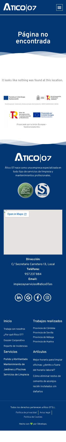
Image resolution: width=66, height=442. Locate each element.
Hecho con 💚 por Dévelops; (33, 424)
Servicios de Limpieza (16, 374)
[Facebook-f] (38, 297)
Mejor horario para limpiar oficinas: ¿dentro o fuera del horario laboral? (47, 365)
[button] (59, 7)
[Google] (28, 297)
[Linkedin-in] (19, 297)
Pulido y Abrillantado (16, 359)
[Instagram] (47, 297)
